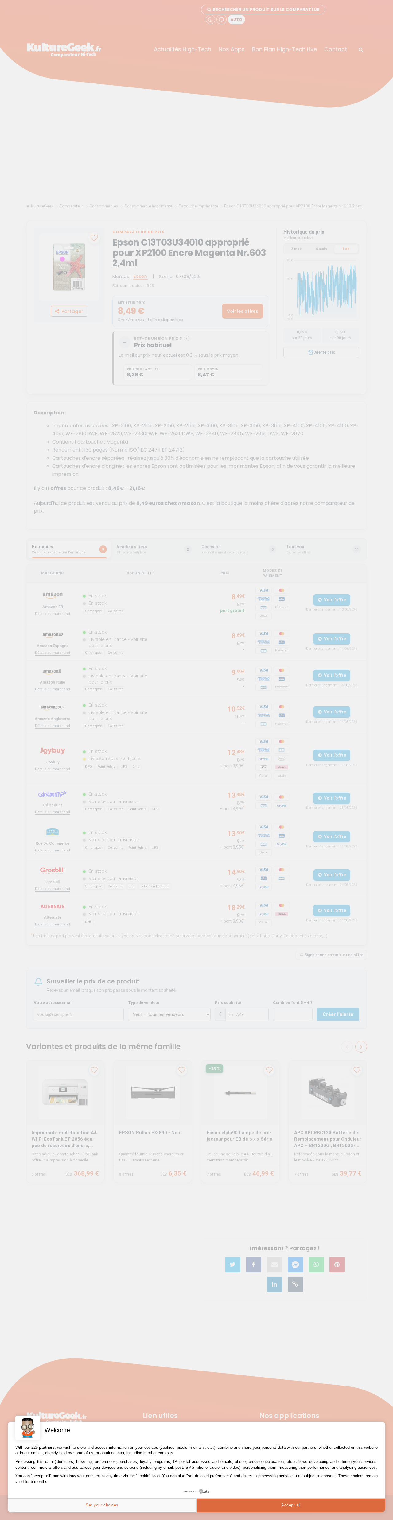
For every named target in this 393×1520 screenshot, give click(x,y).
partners (47, 1447)
